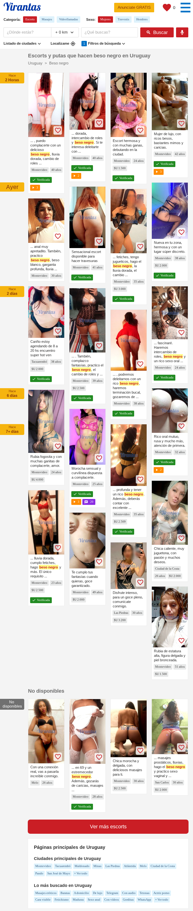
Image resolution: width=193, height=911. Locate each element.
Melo (143, 866)
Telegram (112, 893)
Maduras (78, 899)
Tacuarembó (63, 866)
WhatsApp (144, 899)
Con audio (129, 893)
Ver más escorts (108, 826)
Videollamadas (68, 19)
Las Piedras (112, 866)
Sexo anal (94, 899)
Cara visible (43, 899)
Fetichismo (62, 899)
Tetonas (144, 893)
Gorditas (128, 899)
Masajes (47, 19)
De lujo (97, 893)
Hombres (142, 19)
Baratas (65, 893)
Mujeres (105, 19)
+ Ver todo (80, 873)
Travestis (123, 19)
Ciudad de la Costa (163, 866)
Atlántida (130, 866)
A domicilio (81, 893)
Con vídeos (111, 899)
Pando (39, 873)
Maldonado (82, 866)
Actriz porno (161, 893)
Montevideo (43, 866)
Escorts (30, 19)
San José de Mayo (58, 873)
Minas (97, 866)
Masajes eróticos (45, 893)
